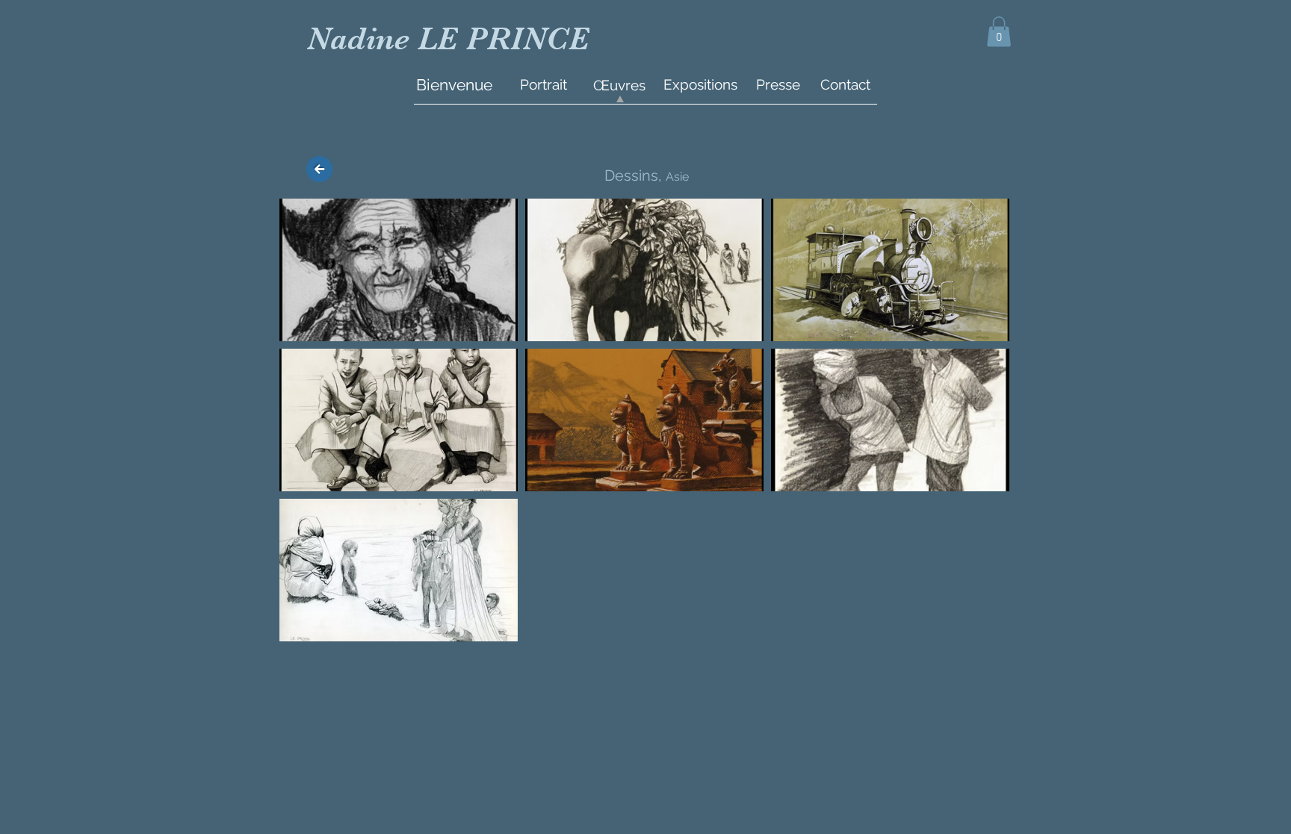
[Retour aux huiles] (319, 169)
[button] (999, 31)
